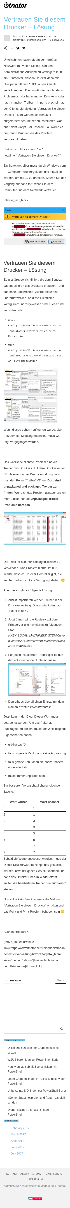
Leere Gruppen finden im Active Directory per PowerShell (36, 1081)
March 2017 (18, 1134)
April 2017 (17, 1140)
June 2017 (17, 1147)
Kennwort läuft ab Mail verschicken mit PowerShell (32, 1069)
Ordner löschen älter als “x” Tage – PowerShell (29, 1112)
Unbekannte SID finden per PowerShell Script (37, 1090)
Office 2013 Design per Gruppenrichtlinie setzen (33, 1050)
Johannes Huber (35, 36)
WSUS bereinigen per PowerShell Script (33, 1059)
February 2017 (20, 1128)
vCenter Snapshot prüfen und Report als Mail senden (36, 1100)
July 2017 (17, 1153)
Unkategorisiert (36, 40)
